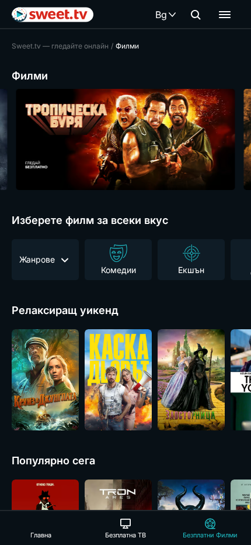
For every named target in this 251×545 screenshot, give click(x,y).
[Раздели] (224, 14)
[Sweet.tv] (52, 14)
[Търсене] (195, 14)
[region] (125, 139)
